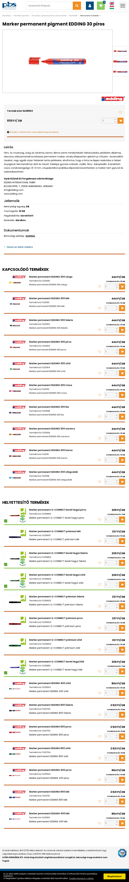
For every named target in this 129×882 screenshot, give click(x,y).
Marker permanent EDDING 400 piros (50, 770)
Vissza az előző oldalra (19, 247)
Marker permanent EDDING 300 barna (51, 450)
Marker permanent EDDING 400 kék (49, 813)
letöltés (30, 236)
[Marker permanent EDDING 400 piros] (15, 775)
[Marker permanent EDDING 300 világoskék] (15, 477)
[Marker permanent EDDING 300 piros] (15, 347)
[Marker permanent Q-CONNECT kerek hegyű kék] (15, 667)
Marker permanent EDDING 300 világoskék (53, 472)
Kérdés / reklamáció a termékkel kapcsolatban (34, 132)
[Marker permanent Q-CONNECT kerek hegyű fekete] (15, 559)
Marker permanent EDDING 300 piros (50, 341)
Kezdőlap (6, 15)
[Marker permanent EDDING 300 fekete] (15, 326)
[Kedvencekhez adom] (120, 112)
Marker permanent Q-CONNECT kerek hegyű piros (57, 509)
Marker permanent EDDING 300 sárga (50, 276)
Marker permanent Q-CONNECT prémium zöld (55, 639)
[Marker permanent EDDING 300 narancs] (15, 434)
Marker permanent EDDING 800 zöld (49, 748)
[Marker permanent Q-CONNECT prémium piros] (15, 624)
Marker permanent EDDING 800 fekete (51, 705)
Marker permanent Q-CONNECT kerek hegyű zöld (57, 574)
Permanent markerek (89, 15)
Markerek (73, 15)
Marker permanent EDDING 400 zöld (50, 683)
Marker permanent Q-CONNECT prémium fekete (56, 596)
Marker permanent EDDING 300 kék (49, 298)
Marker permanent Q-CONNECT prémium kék (55, 531)
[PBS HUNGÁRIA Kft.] (9, 6)
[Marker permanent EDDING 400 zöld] (15, 689)
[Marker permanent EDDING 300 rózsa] (15, 391)
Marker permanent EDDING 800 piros (50, 726)
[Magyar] (112, 7)
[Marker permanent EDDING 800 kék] (15, 797)
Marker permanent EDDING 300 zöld (49, 363)
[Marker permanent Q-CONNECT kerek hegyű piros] (15, 515)
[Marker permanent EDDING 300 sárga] (15, 282)
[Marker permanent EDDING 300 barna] (15, 456)
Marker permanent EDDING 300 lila (49, 406)
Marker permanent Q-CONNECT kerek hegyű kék (56, 661)
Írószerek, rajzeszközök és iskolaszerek (49, 15)
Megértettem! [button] (114, 876)
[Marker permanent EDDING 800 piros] (15, 732)
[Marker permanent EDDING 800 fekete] (15, 710)
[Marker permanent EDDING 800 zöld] (15, 754)
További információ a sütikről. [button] (81, 878)
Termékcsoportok (21, 15)
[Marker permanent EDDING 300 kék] (15, 304)
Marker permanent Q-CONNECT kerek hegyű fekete (58, 553)
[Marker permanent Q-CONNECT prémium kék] (15, 537)
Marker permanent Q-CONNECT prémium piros (56, 618)
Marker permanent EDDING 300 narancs (52, 428)
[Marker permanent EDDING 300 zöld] (15, 369)
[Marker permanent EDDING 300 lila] (15, 412)
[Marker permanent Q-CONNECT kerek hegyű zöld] (15, 580)
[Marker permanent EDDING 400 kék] (15, 819)
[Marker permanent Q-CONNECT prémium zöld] (15, 645)
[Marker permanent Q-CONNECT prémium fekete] (15, 602)
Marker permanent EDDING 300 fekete (51, 320)
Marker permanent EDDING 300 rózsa (50, 385)
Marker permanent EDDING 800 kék (49, 791)
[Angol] (112, 3)
